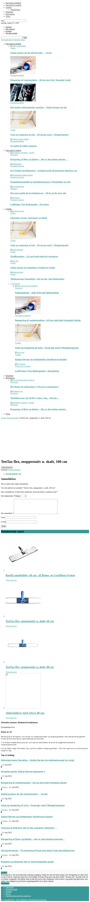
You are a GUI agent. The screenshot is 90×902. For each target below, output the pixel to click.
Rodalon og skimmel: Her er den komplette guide (27, 861)
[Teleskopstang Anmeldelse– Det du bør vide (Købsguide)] (16, 272)
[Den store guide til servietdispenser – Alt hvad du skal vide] (17, 186)
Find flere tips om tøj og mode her (18, 896)
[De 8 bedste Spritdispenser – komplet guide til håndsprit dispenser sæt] (16, 164)
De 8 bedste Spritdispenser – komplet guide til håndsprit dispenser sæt (43, 170)
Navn (3, 517)
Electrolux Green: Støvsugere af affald (28, 218)
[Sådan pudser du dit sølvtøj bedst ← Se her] (18, 46)
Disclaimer (10, 887)
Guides (9, 7)
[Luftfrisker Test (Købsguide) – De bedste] (15, 198)
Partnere (9, 27)
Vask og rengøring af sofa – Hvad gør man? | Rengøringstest (39, 134)
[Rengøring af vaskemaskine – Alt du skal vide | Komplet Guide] (23, 73)
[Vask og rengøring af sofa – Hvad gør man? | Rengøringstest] (23, 128)
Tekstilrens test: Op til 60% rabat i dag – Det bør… (34, 398)
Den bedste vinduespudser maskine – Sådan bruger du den (38, 107)
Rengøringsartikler (13, 3)
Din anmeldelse (7, 513)
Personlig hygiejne (13, 5)
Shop (8, 16)
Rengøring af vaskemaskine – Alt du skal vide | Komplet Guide (40, 80)
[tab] (47, 474)
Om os (8, 894)
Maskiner (9, 12)
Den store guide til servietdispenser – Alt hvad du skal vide (38, 193)
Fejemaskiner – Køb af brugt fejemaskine (37, 292)
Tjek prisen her (7, 467)
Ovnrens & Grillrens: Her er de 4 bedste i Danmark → (29, 828)
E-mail (3, 522)
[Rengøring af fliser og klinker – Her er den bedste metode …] (22, 153)
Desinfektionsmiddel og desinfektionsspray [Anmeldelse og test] (40, 182)
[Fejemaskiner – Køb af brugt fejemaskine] (26, 286)
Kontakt (9, 31)
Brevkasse (10, 14)
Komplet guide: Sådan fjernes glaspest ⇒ (23, 771)
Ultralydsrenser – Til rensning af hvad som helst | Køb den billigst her (38, 850)
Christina (4, 787)
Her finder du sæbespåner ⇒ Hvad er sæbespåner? (34, 386)
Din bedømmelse (8, 496)
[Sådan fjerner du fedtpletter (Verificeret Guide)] (14, 261)
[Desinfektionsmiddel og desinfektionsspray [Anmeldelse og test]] (21, 175)
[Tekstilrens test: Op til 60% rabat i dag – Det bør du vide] (16, 391)
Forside (3, 418)
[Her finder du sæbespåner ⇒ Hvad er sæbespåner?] (22, 380)
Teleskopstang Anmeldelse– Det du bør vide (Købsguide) (37, 279)
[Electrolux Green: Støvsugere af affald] (17, 211)
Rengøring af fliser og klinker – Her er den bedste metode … (33, 839)
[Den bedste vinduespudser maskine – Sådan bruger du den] (23, 101)
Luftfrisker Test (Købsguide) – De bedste (29, 204)
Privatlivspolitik (11, 890)
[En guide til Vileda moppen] (19, 139)
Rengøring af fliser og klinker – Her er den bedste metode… (38, 159)
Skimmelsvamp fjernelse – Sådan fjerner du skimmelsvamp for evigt (37, 760)
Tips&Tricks (15, 10)
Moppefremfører (13, 418)
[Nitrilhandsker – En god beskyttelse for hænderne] (16, 250)
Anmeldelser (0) (13, 474)
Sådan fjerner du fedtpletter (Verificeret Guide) (32, 267)
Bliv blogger (10, 29)
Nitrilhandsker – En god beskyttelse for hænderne (34, 256)
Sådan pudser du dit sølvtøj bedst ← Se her (31, 53)
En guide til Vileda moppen (23, 146)
